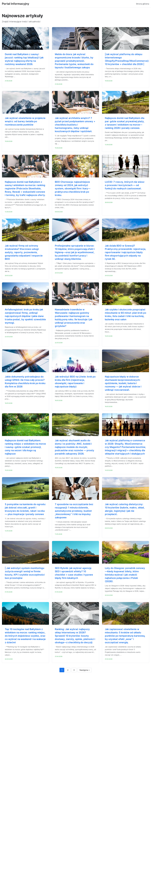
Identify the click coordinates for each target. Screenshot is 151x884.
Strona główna (142, 4)
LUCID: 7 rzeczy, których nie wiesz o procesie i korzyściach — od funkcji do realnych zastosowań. (124, 185)
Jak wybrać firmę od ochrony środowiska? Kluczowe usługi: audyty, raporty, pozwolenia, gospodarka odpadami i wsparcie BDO (24, 252)
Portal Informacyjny (15, 3)
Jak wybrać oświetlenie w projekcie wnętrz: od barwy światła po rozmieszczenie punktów (25, 121)
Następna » (85, 670)
